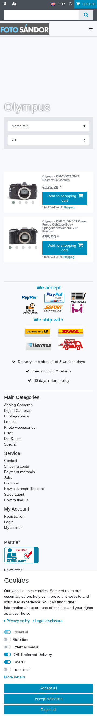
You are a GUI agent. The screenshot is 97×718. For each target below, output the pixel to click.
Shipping (68, 207)
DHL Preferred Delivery (32, 654)
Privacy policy (18, 621)
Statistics (20, 639)
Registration (14, 516)
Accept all (48, 688)
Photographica (16, 416)
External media (25, 647)
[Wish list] (70, 4)
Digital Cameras (17, 410)
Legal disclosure (49, 621)
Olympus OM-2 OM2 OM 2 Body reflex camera (60, 178)
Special (10, 444)
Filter (8, 433)
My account (14, 527)
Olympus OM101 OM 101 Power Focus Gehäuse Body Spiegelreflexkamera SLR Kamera (64, 226)
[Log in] (5, 4)
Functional (21, 669)
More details (14, 677)
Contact (10, 460)
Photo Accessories (19, 427)
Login (8, 522)
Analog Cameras (18, 405)
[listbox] (23, 191)
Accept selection (49, 699)
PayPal (19, 662)
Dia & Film (13, 438)
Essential (20, 632)
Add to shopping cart (62, 198)
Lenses (10, 422)
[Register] (14, 4)
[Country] (53, 4)
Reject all (48, 710)
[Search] (86, 15)
